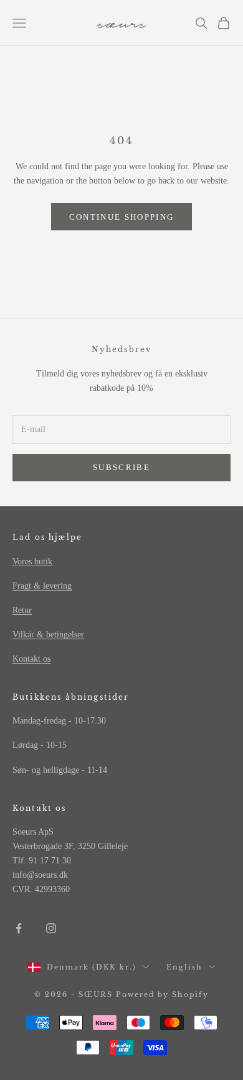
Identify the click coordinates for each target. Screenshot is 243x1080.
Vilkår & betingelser (48, 634)
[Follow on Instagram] (51, 928)
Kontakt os (31, 659)
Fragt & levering (42, 586)
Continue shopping (121, 217)
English (184, 967)
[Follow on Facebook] (18, 928)
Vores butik (32, 561)
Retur (22, 610)
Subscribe (121, 467)
